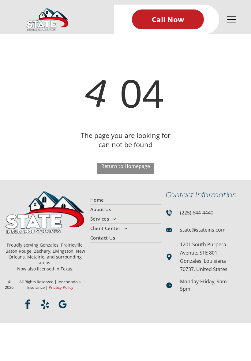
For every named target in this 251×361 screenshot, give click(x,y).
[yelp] (45, 305)
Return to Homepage (125, 166)
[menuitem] (125, 200)
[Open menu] (231, 19)
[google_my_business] (63, 305)
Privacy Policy (61, 287)
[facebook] (28, 305)
